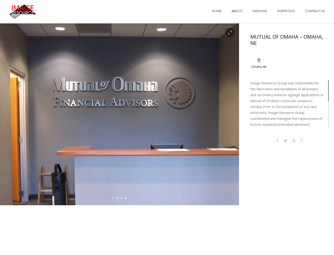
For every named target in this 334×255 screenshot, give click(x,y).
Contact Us (315, 11)
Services (259, 11)
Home (217, 11)
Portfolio (286, 11)
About (237, 11)
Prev (11, 114)
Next (228, 114)
